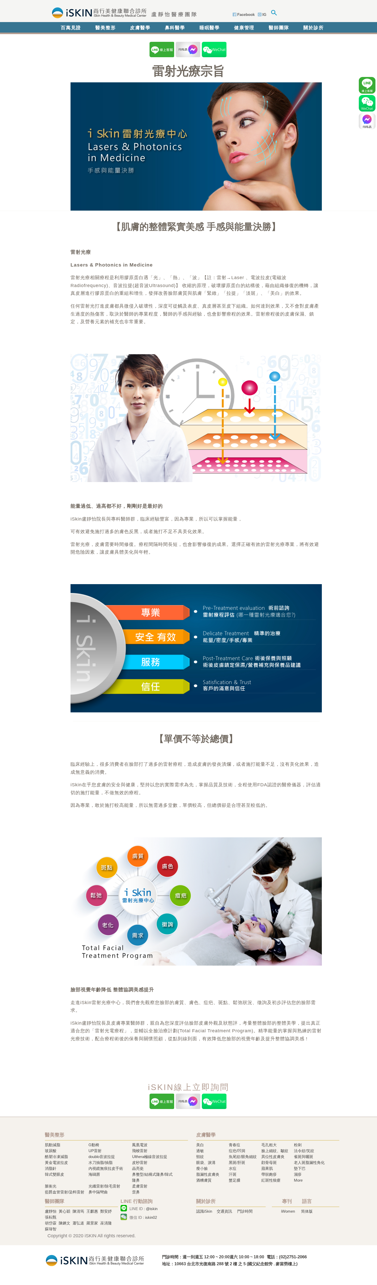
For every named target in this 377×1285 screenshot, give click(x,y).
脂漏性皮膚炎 (207, 1174)
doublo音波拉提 (101, 1156)
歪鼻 (136, 1192)
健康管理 (244, 27)
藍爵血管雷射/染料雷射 (64, 1192)
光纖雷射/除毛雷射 (104, 1186)
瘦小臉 (202, 1168)
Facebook (246, 14)
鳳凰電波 (139, 1145)
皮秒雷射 (139, 1162)
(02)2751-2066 (293, 1256)
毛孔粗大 (269, 1145)
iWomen (288, 1211)
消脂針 (50, 1168)
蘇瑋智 (50, 1229)
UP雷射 (95, 1151)
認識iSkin (204, 1211)
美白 (200, 1145)
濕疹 (298, 1174)
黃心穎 (64, 1211)
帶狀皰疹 (269, 1174)
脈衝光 (50, 1186)
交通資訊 (224, 1211)
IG (264, 14)
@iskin (151, 1208)
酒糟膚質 (204, 1180)
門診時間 (245, 1211)
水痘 (232, 1168)
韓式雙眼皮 (54, 1174)
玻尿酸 (50, 1151)
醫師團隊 (279, 27)
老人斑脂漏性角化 (309, 1162)
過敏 (200, 1151)
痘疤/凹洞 (237, 1151)
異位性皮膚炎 (272, 1156)
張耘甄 (50, 1217)
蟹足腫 (234, 1180)
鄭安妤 (106, 1211)
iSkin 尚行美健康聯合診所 (123, 12)
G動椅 (93, 1145)
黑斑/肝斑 (237, 1162)
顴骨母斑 (269, 1162)
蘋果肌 (267, 1168)
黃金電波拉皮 (56, 1162)
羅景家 (92, 1223)
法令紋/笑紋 (304, 1151)
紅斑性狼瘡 (271, 1180)
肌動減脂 (52, 1145)
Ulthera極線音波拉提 (149, 1156)
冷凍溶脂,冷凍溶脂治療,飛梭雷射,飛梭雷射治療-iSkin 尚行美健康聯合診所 (95, 1260)
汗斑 (232, 1174)
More (298, 1180)
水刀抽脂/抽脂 (100, 1162)
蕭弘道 (78, 1223)
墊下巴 (299, 1168)
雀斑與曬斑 (303, 1156)
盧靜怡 (50, 1211)
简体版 (307, 1211)
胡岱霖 (50, 1223)
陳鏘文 (64, 1223)
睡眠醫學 (210, 27)
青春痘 (234, 1145)
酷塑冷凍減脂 (56, 1156)
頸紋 (200, 1156)
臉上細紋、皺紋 (274, 1151)
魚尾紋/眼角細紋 (243, 1156)
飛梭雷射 (139, 1151)
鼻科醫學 (175, 27)
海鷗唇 (94, 1174)
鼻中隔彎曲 (98, 1192)
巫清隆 (106, 1223)
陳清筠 (78, 1211)
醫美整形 (105, 27)
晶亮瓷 (138, 1168)
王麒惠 (92, 1211)
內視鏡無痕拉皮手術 (105, 1168)
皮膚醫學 (140, 27)
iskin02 (151, 1217)
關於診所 (313, 27)
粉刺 (298, 1145)
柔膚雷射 (139, 1186)
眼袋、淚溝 (205, 1162)
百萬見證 (71, 27)
